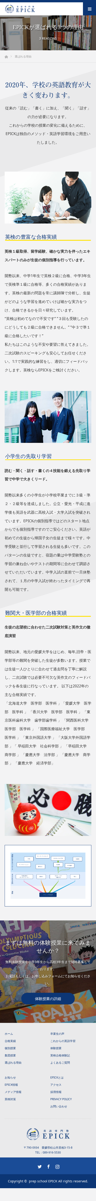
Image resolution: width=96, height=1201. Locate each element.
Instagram (56, 1165)
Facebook (48, 1165)
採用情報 (56, 1092)
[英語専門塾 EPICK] (35, 9)
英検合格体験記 (60, 1055)
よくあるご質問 (60, 1063)
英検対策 (10, 1099)
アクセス (56, 1085)
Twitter (39, 1165)
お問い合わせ (58, 1106)
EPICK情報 (11, 1085)
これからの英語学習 (62, 1041)
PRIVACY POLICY (61, 1099)
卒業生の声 (57, 1034)
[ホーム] (6, 55)
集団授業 (10, 1055)
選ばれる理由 (13, 1063)
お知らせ (10, 1077)
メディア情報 (13, 1092)
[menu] (89, 8)
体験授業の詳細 (48, 998)
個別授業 (10, 1048)
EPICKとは (57, 1077)
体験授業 (56, 1048)
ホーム (9, 1034)
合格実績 (10, 1041)
